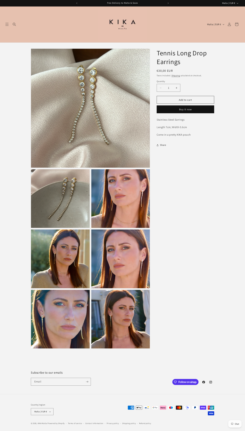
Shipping (176, 75)
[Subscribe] (87, 382)
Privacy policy (113, 423)
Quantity (161, 81)
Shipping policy (129, 423)
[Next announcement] (168, 3)
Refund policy (145, 423)
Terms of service (75, 423)
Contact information (94, 423)
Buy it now (185, 109)
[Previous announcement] (76, 3)
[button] (7, 24)
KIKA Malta (42, 423)
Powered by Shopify (56, 423)
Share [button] (163, 144)
